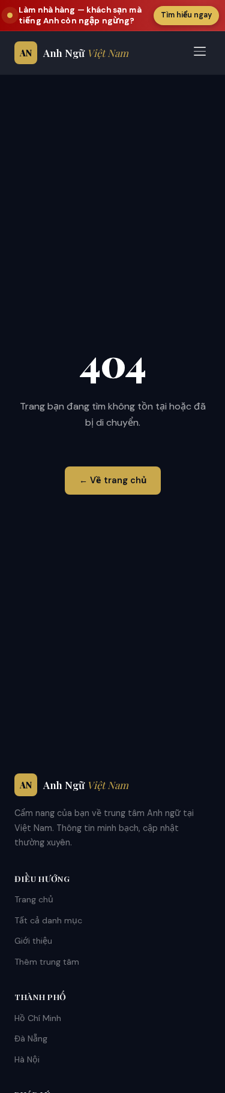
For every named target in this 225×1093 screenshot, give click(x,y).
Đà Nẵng (30, 1038)
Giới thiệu (33, 940)
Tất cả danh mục (48, 920)
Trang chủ (33, 899)
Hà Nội (27, 1059)
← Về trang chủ (112, 480)
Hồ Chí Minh (37, 1018)
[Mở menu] (200, 53)
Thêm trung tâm (46, 961)
